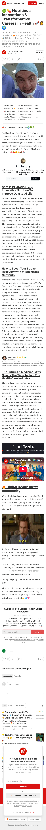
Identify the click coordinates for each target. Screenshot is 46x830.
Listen (40, 52)
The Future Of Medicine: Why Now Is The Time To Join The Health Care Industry (21, 375)
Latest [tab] (10, 705)
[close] (39, 748)
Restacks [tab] (17, 676)
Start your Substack (17, 819)
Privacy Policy (27, 806)
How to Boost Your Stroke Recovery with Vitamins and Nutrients (21, 272)
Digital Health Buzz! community (20, 489)
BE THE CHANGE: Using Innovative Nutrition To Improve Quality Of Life (17, 190)
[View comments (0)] (13, 59)
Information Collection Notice (24, 640)
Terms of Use (34, 637)
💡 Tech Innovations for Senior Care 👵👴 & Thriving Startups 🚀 (17, 738)
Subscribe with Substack (25, 795)
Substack (11, 825)
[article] (23, 721)
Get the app (34, 819)
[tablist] (12, 676)
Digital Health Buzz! (15, 51)
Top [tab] (4, 705)
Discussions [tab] (20, 705)
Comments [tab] (7, 676)
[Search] (41, 705)
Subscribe (32, 3)
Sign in (41, 3)
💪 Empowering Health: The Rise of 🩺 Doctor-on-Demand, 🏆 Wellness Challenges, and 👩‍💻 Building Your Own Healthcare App (17, 715)
